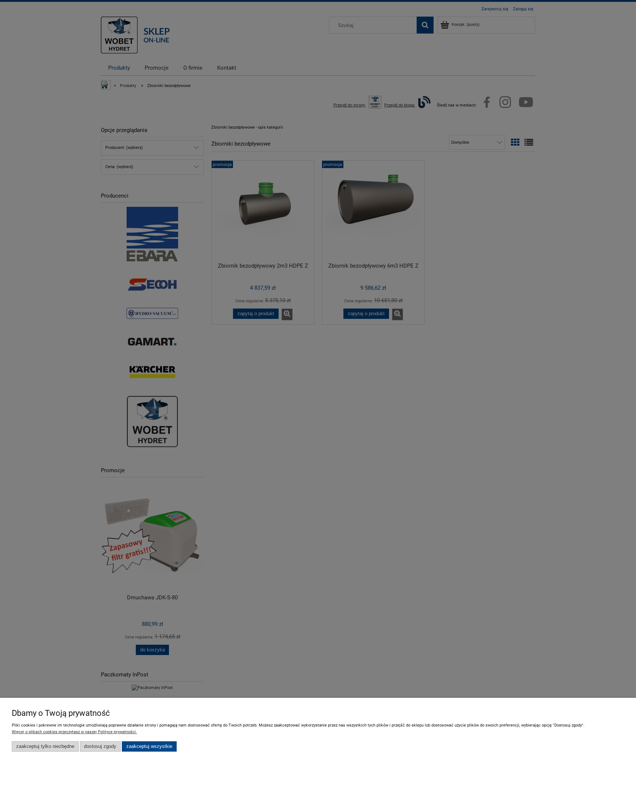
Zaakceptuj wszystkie (149, 746)
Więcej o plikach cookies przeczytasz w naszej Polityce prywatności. (74, 731)
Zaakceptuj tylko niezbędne (45, 746)
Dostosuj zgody (100, 746)
